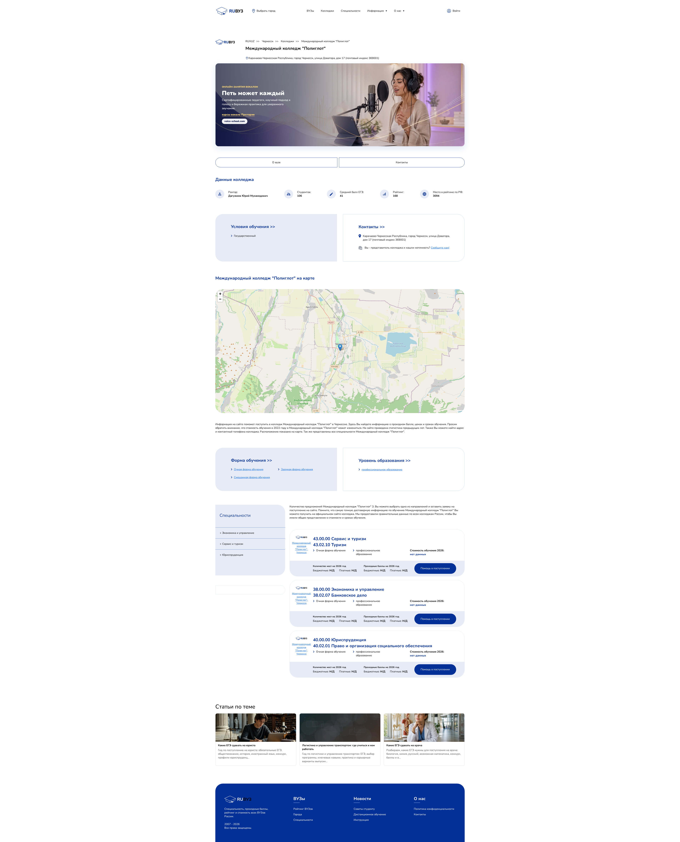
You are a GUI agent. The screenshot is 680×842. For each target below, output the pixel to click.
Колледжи (327, 11)
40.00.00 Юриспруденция (339, 640)
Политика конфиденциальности (434, 809)
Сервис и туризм (232, 544)
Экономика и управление (238, 533)
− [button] (220, 299)
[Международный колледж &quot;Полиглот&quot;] (340, 347)
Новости (362, 798)
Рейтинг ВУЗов (303, 809)
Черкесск (267, 41)
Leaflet (461, 411)
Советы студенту (364, 809)
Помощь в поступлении (435, 568)
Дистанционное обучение (370, 814)
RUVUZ (249, 41)
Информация (375, 11)
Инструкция (361, 820)
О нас (397, 11)
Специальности (350, 11)
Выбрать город (266, 11)
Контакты (420, 814)
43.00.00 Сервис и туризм (339, 539)
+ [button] (220, 294)
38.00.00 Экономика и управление (348, 589)
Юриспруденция (232, 555)
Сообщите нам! (440, 247)
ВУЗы (310, 11)
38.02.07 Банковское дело (340, 595)
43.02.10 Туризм (329, 545)
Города (297, 814)
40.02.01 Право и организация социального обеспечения (372, 646)
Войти (456, 11)
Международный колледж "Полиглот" (325, 41)
